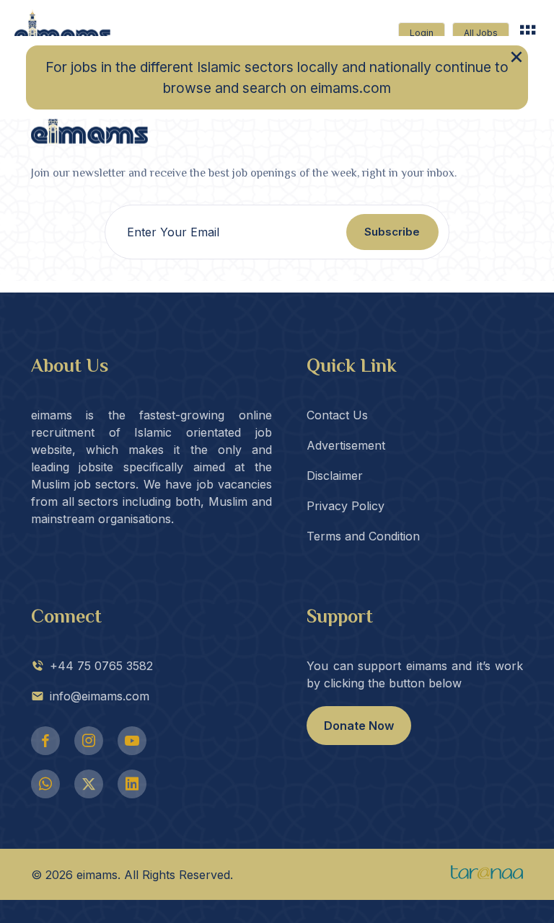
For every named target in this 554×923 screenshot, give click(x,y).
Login (422, 32)
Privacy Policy (345, 506)
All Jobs (481, 32)
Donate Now (359, 725)
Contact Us (337, 415)
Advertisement (346, 445)
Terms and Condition (363, 536)
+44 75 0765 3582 (101, 666)
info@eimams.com (99, 696)
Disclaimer (335, 475)
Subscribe (392, 231)
